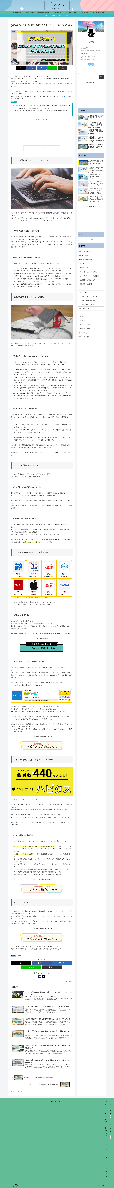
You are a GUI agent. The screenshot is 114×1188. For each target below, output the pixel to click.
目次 (40, 148)
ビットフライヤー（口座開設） (89, 276)
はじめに (83, 264)
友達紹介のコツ (85, 329)
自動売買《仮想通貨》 (87, 284)
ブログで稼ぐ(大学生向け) (88, 300)
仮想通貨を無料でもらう (87, 280)
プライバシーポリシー (85, 337)
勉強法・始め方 (85, 268)
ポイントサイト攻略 (84, 308)
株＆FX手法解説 (83, 255)
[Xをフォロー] (43, 976)
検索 (79, 74)
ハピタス (63, 96)
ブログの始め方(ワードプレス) (89, 296)
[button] (62, 68)
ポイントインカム (85, 325)
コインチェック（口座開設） (89, 272)
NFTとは (82, 288)
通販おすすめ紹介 (84, 251)
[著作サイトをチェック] (39, 976)
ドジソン (91, 42)
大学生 (13, 955)
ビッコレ (83, 320)
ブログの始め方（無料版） (88, 304)
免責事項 (106, 1172)
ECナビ (82, 316)
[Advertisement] (42, 132)
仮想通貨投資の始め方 (85, 259)
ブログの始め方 (83, 292)
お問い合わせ (82, 333)
